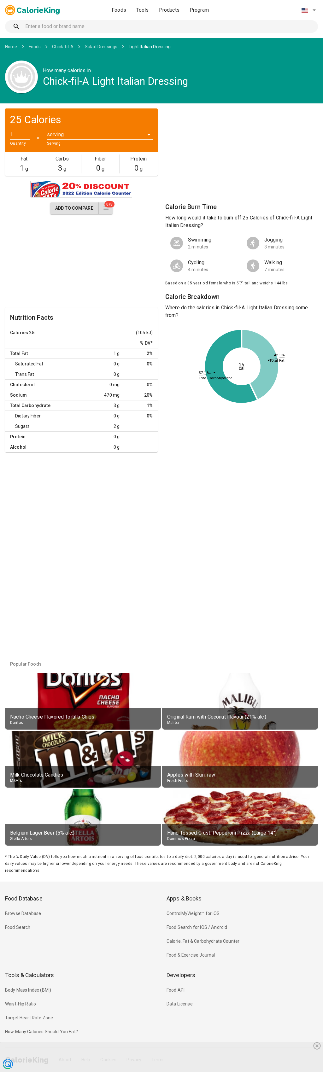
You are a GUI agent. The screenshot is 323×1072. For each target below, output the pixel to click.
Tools (142, 10)
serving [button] (55, 134)
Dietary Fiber (28, 415)
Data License (180, 1003)
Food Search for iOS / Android (197, 927)
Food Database (24, 898)
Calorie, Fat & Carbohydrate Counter (203, 941)
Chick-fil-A (62, 46)
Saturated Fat (29, 363)
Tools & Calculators (29, 975)
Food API (176, 990)
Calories (19, 332)
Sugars (22, 426)
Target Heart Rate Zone (29, 1017)
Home (11, 46)
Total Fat (19, 353)
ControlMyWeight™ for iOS (193, 913)
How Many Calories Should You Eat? (41, 1031)
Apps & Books (184, 898)
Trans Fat (24, 374)
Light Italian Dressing (150, 46)
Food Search (18, 927)
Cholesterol (22, 384)
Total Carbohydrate (30, 405)
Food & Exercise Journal (191, 955)
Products (169, 10)
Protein (18, 436)
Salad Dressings (101, 46)
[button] (308, 10)
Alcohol (18, 447)
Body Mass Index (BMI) (28, 990)
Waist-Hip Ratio (20, 1003)
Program (199, 10)
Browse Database (23, 913)
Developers (181, 975)
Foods (119, 10)
